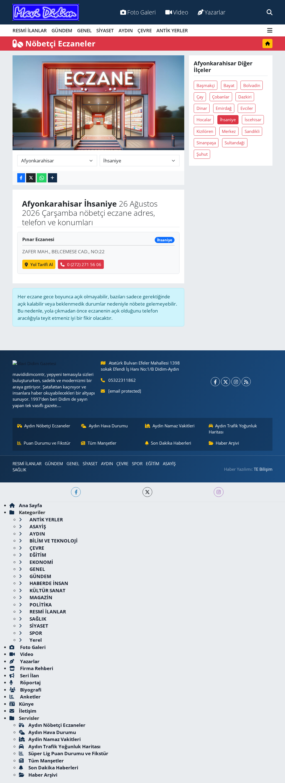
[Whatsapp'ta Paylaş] (41, 177)
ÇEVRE (144, 30)
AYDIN (126, 30)
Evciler (246, 108)
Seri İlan (29, 675)
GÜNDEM (61, 30)
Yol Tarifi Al (41, 264)
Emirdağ (224, 108)
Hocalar (203, 119)
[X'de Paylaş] (31, 177)
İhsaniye (228, 119)
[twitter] (147, 492)
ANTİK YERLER (172, 30)
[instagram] (218, 492)
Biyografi (30, 690)
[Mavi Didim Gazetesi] (46, 12)
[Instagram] (235, 381)
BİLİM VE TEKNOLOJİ (53, 540)
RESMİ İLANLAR (30, 30)
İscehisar (253, 119)
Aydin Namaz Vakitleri (174, 425)
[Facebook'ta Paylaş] (21, 177)
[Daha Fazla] (52, 177)
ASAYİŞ (169, 463)
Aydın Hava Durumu (108, 425)
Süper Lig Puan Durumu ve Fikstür (68, 753)
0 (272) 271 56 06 (84, 264)
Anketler (30, 696)
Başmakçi (205, 85)
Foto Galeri (141, 12)
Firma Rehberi (36, 668)
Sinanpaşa (206, 142)
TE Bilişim (263, 469)
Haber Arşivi (227, 443)
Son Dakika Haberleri (171, 443)
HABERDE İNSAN (48, 583)
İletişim (27, 711)
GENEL (84, 30)
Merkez (229, 131)
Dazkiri (245, 97)
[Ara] (269, 12)
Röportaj (30, 682)
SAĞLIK (19, 469)
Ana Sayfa (30, 505)
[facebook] (76, 492)
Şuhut (202, 154)
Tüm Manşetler (102, 443)
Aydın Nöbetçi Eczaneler (47, 425)
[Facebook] (215, 381)
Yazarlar (215, 12)
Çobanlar (220, 97)
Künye (26, 704)
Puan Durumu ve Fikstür (47, 443)
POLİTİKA (40, 604)
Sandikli (252, 131)
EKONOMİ (40, 562)
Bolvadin (251, 85)
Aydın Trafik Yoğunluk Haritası (233, 429)
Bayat (228, 85)
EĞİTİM (152, 463)
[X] (225, 381)
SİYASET (105, 30)
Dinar (201, 108)
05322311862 (122, 380)
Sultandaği (235, 142)
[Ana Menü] (269, 30)
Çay (199, 97)
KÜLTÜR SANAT (46, 590)
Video (180, 12)
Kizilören (204, 131)
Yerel (35, 640)
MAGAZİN (40, 597)
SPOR (137, 463)
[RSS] (246, 381)
